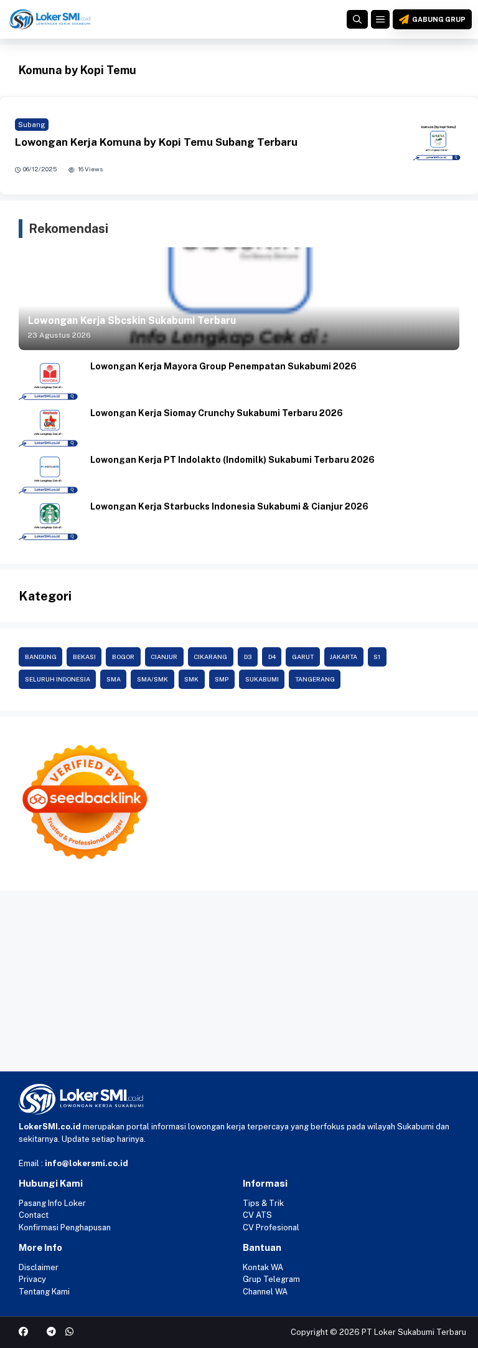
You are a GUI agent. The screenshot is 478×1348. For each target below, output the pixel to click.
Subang (31, 124)
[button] (357, 19)
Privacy (32, 1279)
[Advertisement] (239, 984)
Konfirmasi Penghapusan (65, 1227)
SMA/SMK (152, 679)
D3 (248, 656)
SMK (191, 679)
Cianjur (164, 656)
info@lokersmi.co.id (86, 1163)
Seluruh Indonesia (57, 679)
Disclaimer (39, 1267)
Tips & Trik (263, 1203)
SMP (221, 679)
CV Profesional (271, 1227)
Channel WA (265, 1291)
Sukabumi (262, 679)
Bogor (123, 656)
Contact (34, 1215)
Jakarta (343, 656)
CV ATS (257, 1215)
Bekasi (84, 656)
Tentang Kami (44, 1291)
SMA (113, 679)
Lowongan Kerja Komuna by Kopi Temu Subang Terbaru (156, 142)
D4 (272, 656)
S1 (376, 656)
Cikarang (210, 656)
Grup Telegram (271, 1279)
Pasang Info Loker (52, 1203)
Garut (303, 656)
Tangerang (315, 679)
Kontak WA (263, 1267)
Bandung (41, 656)
